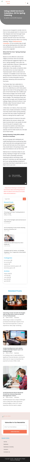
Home (5, 442)
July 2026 (6, 275)
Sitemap (18, 460)
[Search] (24, 199)
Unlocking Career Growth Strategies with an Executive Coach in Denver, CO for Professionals (14, 314)
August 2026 (7, 273)
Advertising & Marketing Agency (12, 266)
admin (7, 18)
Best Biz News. (18, 458)
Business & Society (9, 447)
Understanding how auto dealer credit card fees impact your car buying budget (13, 349)
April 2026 (6, 281)
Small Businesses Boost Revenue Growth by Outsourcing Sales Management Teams (13, 394)
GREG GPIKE (9, 317)
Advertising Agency (8, 268)
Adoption (6, 264)
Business (19, 18)
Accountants (7, 260)
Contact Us (7, 452)
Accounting (7, 262)
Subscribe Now (15, 431)
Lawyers (6, 449)
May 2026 (6, 279)
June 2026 (6, 277)
